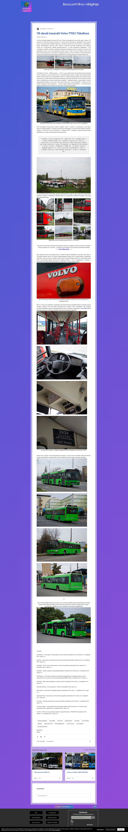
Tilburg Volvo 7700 (48, 723)
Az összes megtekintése (89, 749)
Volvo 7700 (60, 720)
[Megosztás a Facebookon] (37, 736)
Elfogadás (121, 829)
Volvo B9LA (76, 720)
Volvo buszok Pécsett (42, 726)
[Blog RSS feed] (72, 821)
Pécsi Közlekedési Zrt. (59, 723)
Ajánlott (38, 732)
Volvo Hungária (80, 723)
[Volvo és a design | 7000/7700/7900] (80, 761)
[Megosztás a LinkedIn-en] (41, 736)
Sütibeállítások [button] (100, 829)
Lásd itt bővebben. (56, 830)
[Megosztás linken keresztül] (44, 736)
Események (39, 730)
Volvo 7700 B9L (85, 720)
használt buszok (68, 720)
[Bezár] (126, 829)
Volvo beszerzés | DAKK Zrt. (42, 772)
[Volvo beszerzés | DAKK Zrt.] (47, 761)
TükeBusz (40, 723)
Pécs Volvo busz (70, 723)
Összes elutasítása (110, 829)
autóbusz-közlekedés (42, 720)
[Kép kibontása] (45, 62)
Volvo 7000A (52, 720)
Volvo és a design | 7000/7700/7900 (77, 772)
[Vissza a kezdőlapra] (95, 807)
